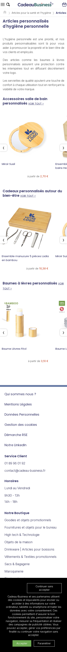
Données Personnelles (21, 414)
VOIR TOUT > (36, 103)
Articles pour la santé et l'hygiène (31, 12)
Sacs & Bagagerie (17, 564)
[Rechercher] (8, 4)
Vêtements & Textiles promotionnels (30, 557)
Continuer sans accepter (44, 588)
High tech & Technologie (21, 535)
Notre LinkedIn (15, 445)
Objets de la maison (18, 542)
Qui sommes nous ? (20, 394)
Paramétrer (44, 643)
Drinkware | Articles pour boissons (29, 549)
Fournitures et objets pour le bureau (30, 527)
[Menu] (2, 4)
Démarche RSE (16, 435)
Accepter (21, 643)
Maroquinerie (13, 571)
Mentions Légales (18, 404)
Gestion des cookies (20, 424)
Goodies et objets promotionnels (27, 520)
